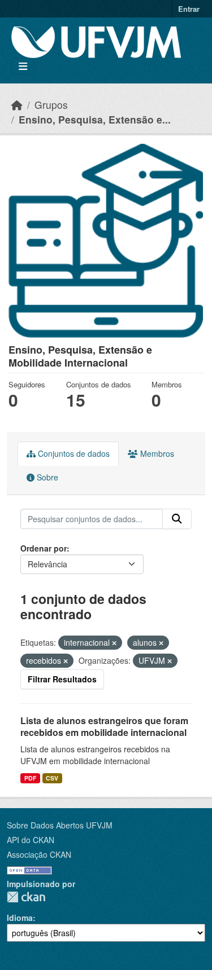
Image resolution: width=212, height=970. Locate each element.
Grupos (51, 105)
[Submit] (177, 519)
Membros (156, 453)
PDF (30, 778)
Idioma (20, 917)
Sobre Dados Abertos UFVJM (60, 825)
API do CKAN (30, 839)
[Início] (17, 105)
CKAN (26, 897)
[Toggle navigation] (22, 66)
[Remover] (114, 642)
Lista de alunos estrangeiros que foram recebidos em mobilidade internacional (104, 726)
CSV (52, 778)
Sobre (46, 477)
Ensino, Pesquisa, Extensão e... (95, 119)
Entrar (189, 8)
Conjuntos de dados (73, 453)
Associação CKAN (39, 854)
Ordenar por (43, 548)
